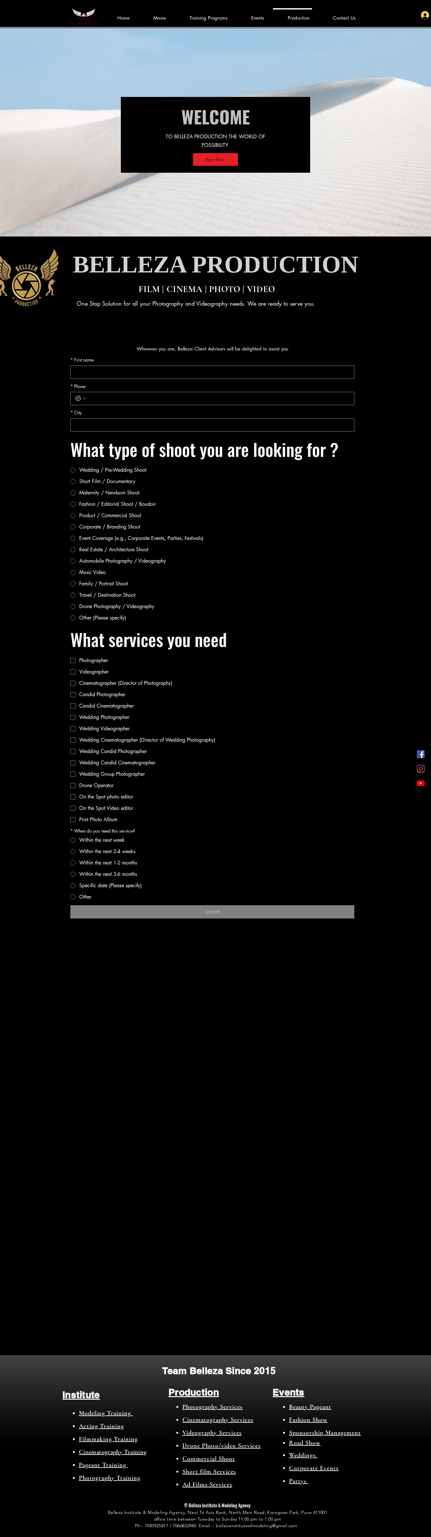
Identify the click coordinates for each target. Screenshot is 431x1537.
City (76, 413)
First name (82, 360)
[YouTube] (421, 783)
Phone (78, 386)
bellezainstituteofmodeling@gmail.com (256, 1525)
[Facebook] (421, 754)
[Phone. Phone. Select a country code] (80, 398)
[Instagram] (421, 769)
